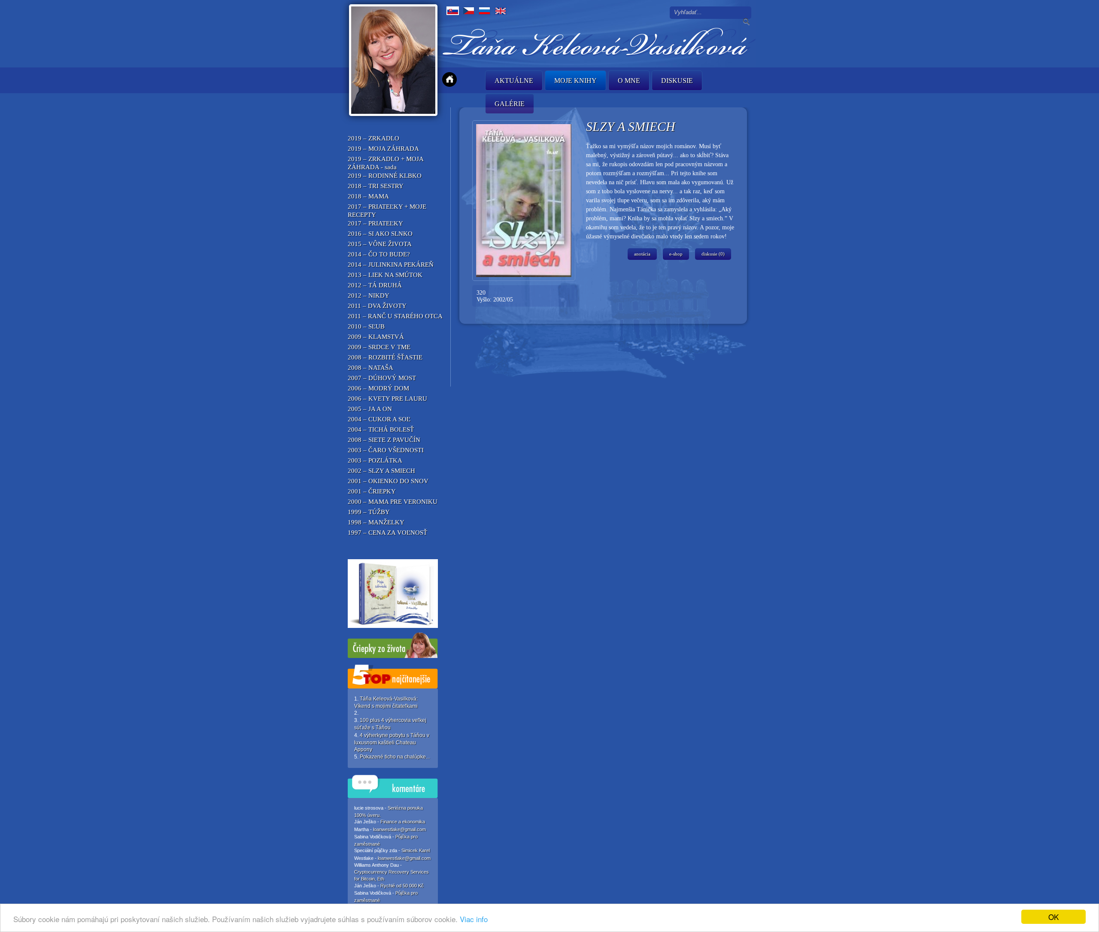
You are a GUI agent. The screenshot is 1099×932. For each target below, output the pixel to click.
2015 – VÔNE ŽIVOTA (380, 244)
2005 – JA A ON (370, 408)
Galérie (510, 103)
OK (1053, 916)
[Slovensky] (452, 10)
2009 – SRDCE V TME (379, 347)
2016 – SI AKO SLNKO (380, 233)
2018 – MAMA (368, 196)
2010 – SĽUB (366, 326)
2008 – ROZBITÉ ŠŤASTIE (385, 357)
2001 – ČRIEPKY (372, 491)
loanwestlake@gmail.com (399, 829)
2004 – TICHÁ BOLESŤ (381, 429)
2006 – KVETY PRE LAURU (387, 398)
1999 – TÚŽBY (369, 512)
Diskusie (677, 80)
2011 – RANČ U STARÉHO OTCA (395, 316)
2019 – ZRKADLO (373, 138)
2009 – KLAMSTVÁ (376, 336)
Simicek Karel (415, 850)
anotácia (642, 253)
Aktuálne (514, 80)
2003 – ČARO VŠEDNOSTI (386, 450)
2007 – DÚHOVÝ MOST (382, 378)
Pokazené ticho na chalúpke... (395, 757)
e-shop (676, 253)
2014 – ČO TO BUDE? (379, 254)
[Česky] (468, 10)
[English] (500, 10)
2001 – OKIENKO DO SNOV (388, 481)
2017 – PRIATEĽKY (375, 223)
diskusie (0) (713, 253)
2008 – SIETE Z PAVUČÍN (384, 439)
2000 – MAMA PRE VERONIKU (392, 501)
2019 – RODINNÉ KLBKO (385, 175)
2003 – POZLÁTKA (375, 460)
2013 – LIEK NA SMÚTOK (385, 274)
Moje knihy (575, 80)
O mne (629, 80)
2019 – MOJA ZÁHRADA (383, 148)
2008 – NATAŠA (370, 367)
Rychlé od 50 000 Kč (402, 885)
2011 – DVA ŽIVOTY (377, 305)
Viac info (474, 919)
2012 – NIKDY (368, 295)
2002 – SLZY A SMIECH (381, 470)
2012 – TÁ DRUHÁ (375, 285)
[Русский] (484, 10)
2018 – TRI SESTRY (376, 186)
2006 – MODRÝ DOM (378, 388)
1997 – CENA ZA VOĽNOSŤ (387, 532)
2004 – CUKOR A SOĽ (379, 419)
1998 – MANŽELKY (376, 522)
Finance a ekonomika (402, 821)
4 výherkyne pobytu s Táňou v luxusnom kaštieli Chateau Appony (391, 742)
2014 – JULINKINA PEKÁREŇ (391, 264)
